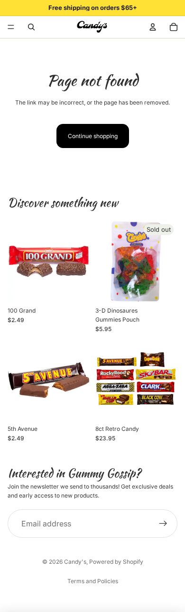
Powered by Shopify (116, 561)
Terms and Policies (92, 581)
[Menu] (11, 27)
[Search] (31, 27)
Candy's (75, 561)
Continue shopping (93, 136)
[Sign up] (163, 523)
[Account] (152, 27)
